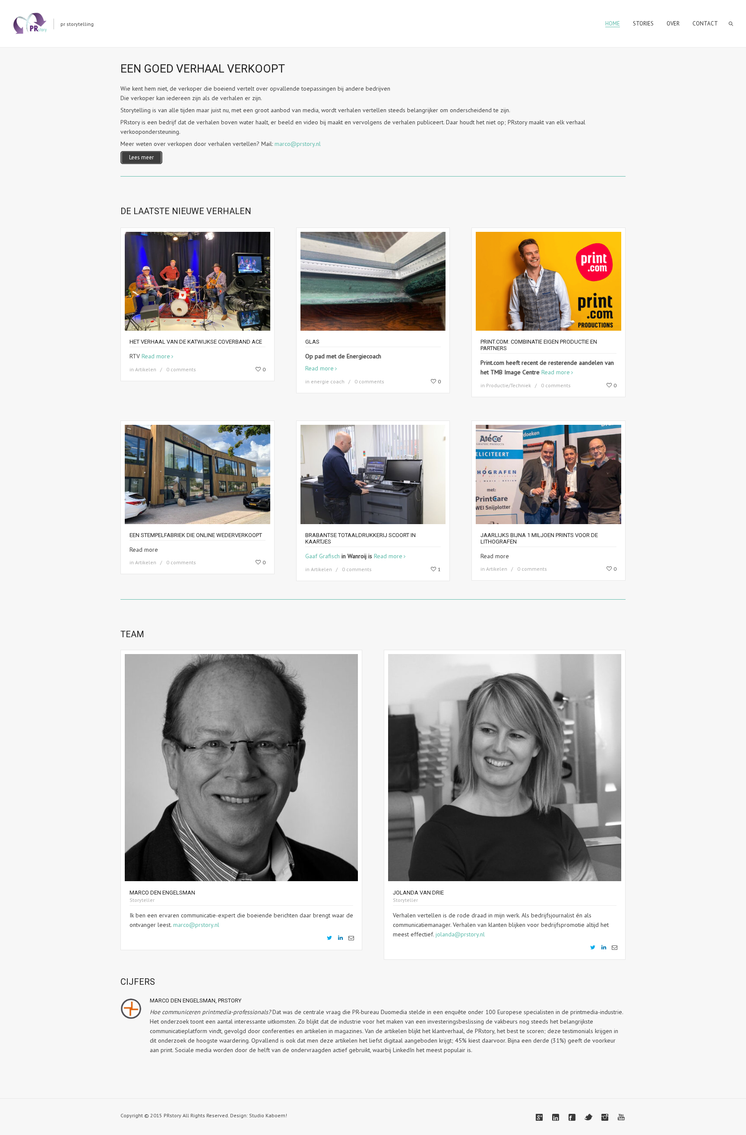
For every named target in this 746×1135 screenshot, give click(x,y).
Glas (312, 341)
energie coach (328, 381)
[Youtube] (621, 1117)
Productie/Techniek (508, 385)
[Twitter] (329, 938)
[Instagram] (605, 1117)
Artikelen (145, 369)
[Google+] (539, 1117)
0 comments (181, 369)
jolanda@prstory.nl (460, 934)
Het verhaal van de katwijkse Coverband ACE (196, 341)
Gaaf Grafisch (322, 556)
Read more (156, 356)
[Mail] (351, 938)
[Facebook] (572, 1117)
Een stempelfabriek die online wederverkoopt (196, 535)
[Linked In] (555, 1117)
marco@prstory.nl (298, 144)
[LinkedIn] (340, 938)
